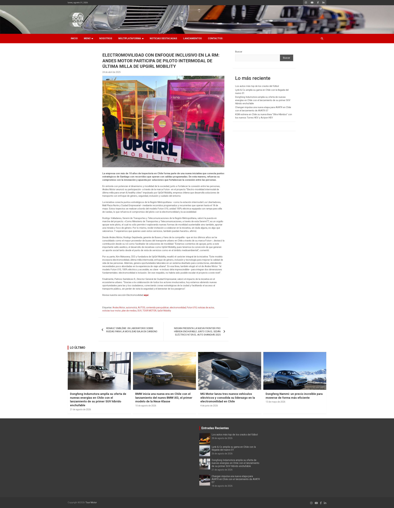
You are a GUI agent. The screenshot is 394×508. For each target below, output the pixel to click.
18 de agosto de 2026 (222, 486)
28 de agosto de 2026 (222, 438)
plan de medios (129, 310)
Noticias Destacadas (163, 38)
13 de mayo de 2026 (275, 402)
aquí (146, 295)
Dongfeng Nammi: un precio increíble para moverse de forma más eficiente (294, 395)
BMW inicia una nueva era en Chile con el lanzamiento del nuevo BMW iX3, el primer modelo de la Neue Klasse (163, 397)
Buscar (238, 51)
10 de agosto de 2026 (145, 405)
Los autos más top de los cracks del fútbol (257, 86)
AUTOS (141, 307)
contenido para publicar (157, 307)
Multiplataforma (129, 38)
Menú (87, 38)
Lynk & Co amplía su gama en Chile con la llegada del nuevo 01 (234, 448)
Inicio (74, 38)
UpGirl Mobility (164, 310)
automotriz (131, 307)
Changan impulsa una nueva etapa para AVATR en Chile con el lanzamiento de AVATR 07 (236, 479)
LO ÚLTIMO (77, 347)
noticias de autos (206, 307)
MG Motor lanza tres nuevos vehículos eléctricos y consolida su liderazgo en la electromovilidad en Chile (227, 397)
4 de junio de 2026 (209, 405)
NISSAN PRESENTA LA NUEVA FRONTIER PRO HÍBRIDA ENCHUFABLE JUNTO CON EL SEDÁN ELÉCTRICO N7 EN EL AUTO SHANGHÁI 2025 (197, 331)
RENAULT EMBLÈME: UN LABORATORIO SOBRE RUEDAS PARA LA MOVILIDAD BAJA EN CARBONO (131, 330)
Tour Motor (91, 502)
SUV (139, 310)
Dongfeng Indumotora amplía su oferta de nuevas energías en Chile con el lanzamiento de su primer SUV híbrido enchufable (262, 100)
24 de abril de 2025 (111, 72)
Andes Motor (119, 307)
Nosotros (105, 38)
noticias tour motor (111, 310)
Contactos (215, 38)
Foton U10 (192, 307)
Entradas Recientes (215, 428)
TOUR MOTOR (149, 310)
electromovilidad (178, 307)
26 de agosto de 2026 (222, 453)
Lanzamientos (192, 38)
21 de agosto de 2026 (80, 409)
